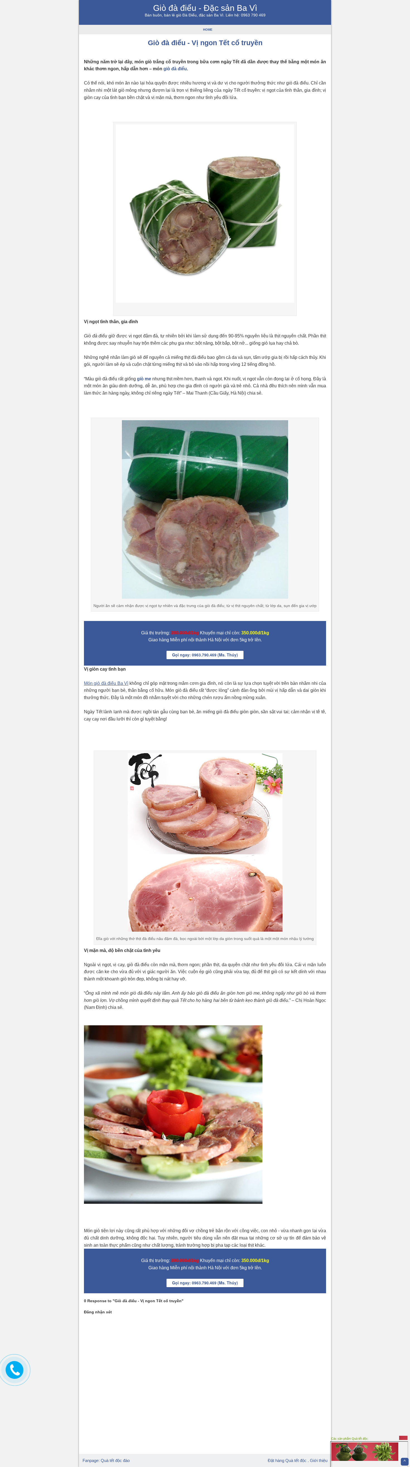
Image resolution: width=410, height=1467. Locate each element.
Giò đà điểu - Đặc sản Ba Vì (205, 8)
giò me (144, 378)
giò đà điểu (175, 68)
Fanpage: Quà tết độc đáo (106, 1460)
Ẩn (403, 1438)
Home (207, 29)
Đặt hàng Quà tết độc (287, 1460)
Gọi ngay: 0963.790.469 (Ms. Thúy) (205, 655)
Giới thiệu (318, 1460)
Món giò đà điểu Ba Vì (106, 683)
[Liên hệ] (13, 1374)
